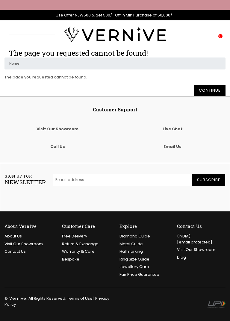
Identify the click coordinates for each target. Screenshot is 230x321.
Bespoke (70, 259)
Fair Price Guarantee (139, 274)
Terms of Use (80, 298)
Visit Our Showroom (23, 244)
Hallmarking (131, 251)
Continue (210, 90)
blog (181, 257)
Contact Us (15, 251)
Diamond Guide (134, 236)
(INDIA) (194, 239)
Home (14, 63)
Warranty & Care (78, 251)
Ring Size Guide (134, 259)
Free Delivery (74, 236)
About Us (13, 236)
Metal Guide (131, 244)
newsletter (25, 179)
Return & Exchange (80, 244)
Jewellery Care (134, 266)
